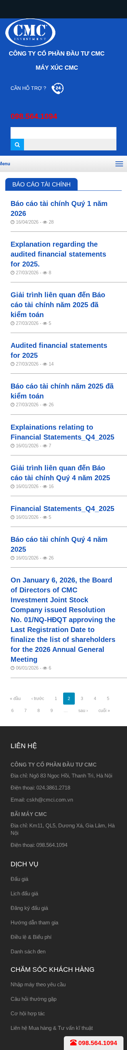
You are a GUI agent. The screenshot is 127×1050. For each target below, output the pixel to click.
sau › (83, 710)
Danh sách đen (28, 951)
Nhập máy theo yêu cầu (38, 984)
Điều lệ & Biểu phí (31, 937)
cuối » (104, 710)
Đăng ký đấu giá (29, 908)
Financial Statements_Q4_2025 (62, 508)
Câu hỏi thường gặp (33, 999)
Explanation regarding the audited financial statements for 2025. (58, 254)
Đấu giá (19, 879)
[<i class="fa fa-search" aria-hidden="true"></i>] (17, 144)
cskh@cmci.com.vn (49, 800)
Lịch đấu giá (24, 893)
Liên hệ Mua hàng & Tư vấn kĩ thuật (52, 1028)
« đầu (15, 698)
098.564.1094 (97, 1042)
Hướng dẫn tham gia (34, 922)
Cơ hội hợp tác (28, 1013)
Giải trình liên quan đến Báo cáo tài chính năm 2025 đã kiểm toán (58, 305)
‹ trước (37, 698)
